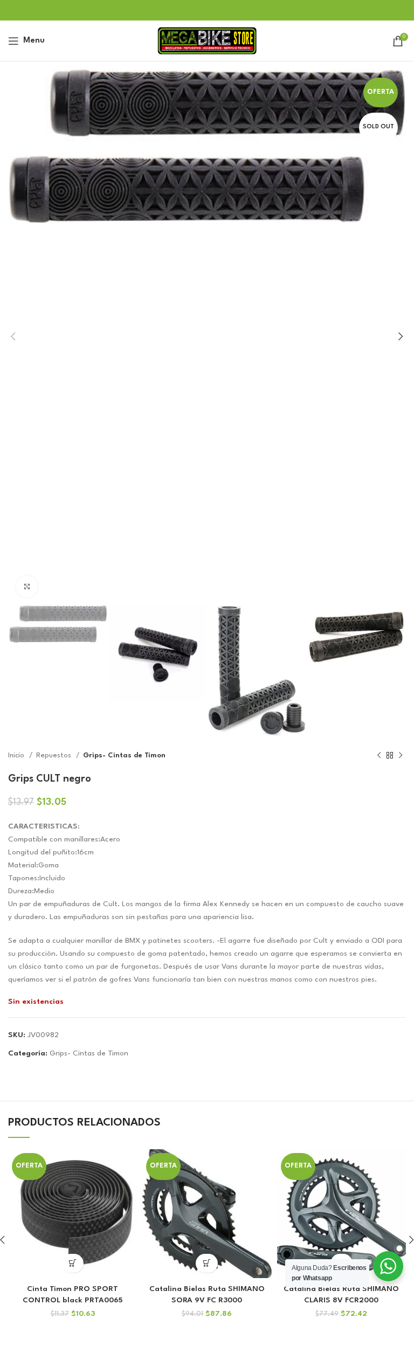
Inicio (17, 755)
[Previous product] (379, 755)
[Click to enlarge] (27, 586)
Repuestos (54, 755)
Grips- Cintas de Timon (124, 755)
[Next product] (400, 755)
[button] (72, 1263)
